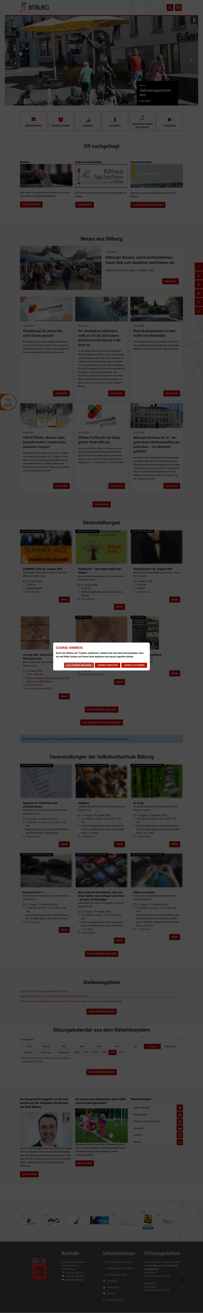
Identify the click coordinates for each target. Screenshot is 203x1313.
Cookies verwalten (107, 665)
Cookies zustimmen (134, 665)
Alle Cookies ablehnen (79, 665)
